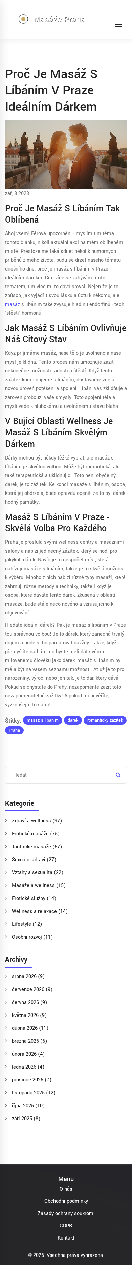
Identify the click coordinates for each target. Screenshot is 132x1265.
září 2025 (26, 1118)
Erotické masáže (36, 833)
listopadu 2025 (34, 1092)
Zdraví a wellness (37, 821)
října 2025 (28, 1105)
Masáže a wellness (39, 885)
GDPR (66, 1225)
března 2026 (29, 1041)
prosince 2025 (31, 1080)
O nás (66, 1189)
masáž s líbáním (43, 720)
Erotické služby (34, 898)
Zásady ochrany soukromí (66, 1213)
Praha (14, 730)
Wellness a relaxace (40, 911)
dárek (73, 720)
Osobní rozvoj (32, 937)
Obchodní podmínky (66, 1201)
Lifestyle (27, 924)
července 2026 (32, 989)
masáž (12, 304)
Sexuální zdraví (34, 859)
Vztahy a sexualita (37, 872)
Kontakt (66, 1238)
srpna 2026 (28, 976)
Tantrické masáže (37, 846)
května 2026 (29, 1015)
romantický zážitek (105, 720)
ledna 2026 (28, 1067)
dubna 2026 (30, 1028)
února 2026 (28, 1054)
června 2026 (29, 1002)
